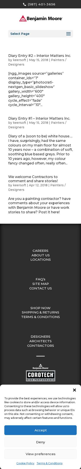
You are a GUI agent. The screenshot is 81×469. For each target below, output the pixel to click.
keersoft (19, 60)
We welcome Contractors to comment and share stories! (33, 179)
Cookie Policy (25, 463)
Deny (40, 442)
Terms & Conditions (49, 463)
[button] (74, 390)
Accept (41, 430)
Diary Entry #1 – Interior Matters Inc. (39, 118)
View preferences (41, 454)
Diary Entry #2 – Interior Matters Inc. (39, 56)
